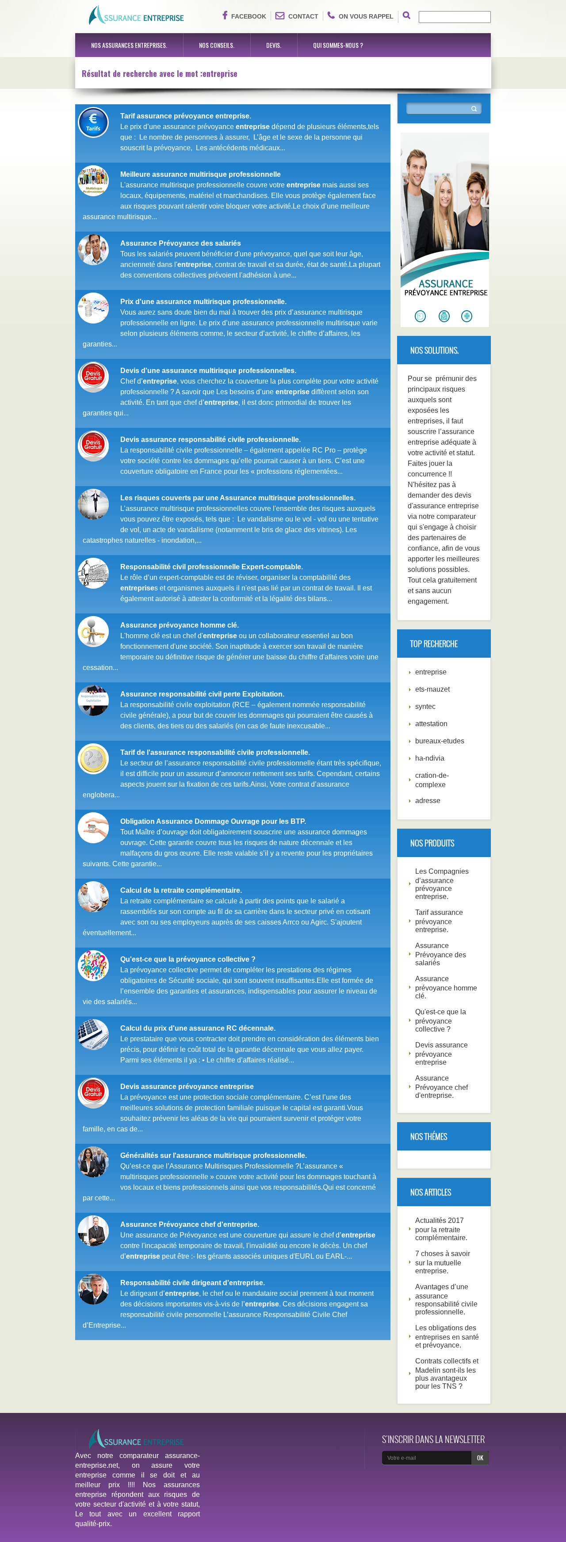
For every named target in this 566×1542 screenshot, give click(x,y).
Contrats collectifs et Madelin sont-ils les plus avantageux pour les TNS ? (446, 1373)
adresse (427, 800)
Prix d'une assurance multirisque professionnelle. (203, 301)
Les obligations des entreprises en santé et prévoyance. (447, 1336)
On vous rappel (366, 16)
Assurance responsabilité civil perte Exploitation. (202, 694)
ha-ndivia (429, 758)
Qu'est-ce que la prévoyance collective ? (188, 959)
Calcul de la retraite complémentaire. (181, 890)
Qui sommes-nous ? (338, 44)
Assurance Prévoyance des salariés (180, 243)
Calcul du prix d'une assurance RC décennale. (197, 1028)
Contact (303, 16)
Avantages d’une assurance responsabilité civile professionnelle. (446, 1299)
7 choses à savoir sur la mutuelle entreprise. (442, 1262)
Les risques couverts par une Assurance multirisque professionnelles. (238, 498)
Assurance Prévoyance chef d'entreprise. (189, 1224)
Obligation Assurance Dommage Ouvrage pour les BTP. (213, 821)
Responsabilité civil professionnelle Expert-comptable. (211, 567)
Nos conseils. (216, 44)
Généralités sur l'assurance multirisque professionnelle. (213, 1155)
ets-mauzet (432, 689)
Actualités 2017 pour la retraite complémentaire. (441, 1229)
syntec (425, 706)
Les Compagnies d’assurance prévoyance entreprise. (442, 884)
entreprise (431, 672)
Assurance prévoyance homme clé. (179, 625)
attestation (431, 723)
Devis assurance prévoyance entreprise (187, 1086)
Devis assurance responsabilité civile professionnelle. (210, 439)
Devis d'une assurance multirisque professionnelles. (208, 370)
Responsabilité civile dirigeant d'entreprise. (192, 1283)
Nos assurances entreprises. (129, 44)
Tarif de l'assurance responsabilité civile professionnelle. (215, 752)
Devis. (273, 44)
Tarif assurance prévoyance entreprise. (185, 116)
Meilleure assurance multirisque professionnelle (200, 174)
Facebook (248, 16)
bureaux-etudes (439, 741)
